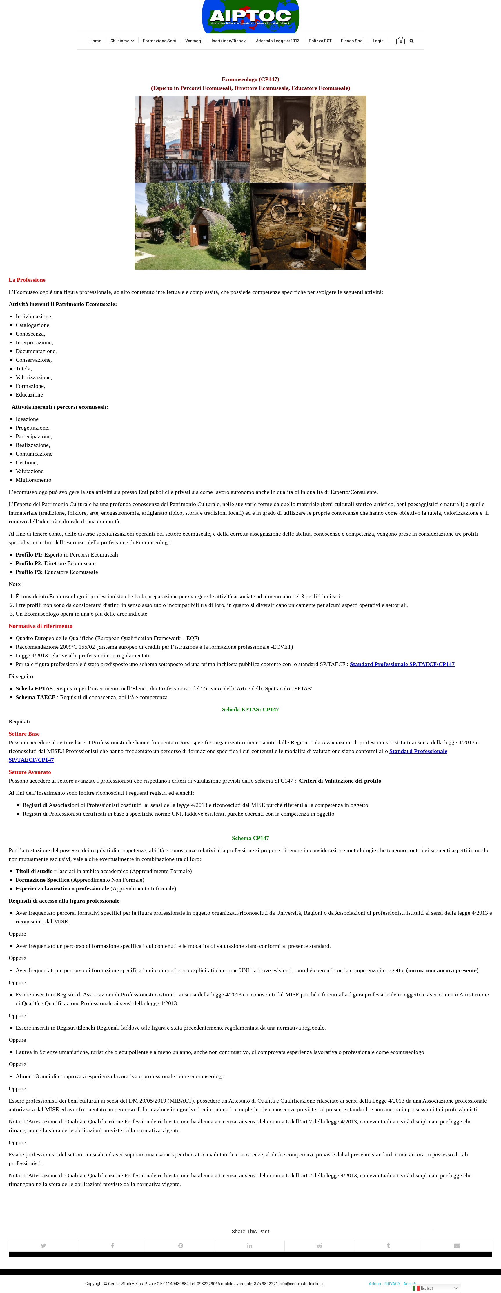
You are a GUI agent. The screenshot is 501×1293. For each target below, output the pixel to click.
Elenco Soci (352, 41)
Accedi (409, 1284)
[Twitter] (44, 1245)
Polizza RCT (320, 41)
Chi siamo (120, 41)
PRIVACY (392, 1284)
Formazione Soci (159, 41)
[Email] (457, 1245)
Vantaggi (193, 41)
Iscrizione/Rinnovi (229, 41)
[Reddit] (319, 1245)
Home (95, 41)
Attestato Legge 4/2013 (277, 41)
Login (378, 41)
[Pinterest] (180, 1245)
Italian (426, 1287)
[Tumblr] (388, 1245)
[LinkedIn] (249, 1245)
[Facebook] (112, 1245)
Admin (375, 1284)
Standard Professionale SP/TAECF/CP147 (402, 664)
